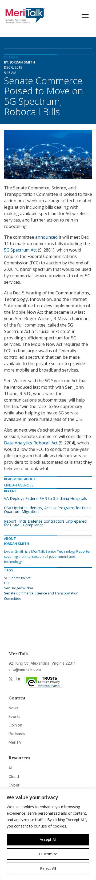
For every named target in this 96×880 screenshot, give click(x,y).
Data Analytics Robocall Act (31, 443)
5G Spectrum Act (20, 250)
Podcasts (17, 733)
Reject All (48, 868)
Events (14, 716)
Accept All (48, 839)
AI (10, 768)
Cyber (14, 785)
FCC (7, 583)
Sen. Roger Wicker (18, 588)
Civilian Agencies (19, 485)
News (13, 708)
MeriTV (15, 742)
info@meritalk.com (25, 669)
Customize (48, 853)
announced (46, 237)
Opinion (15, 725)
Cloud (14, 776)
